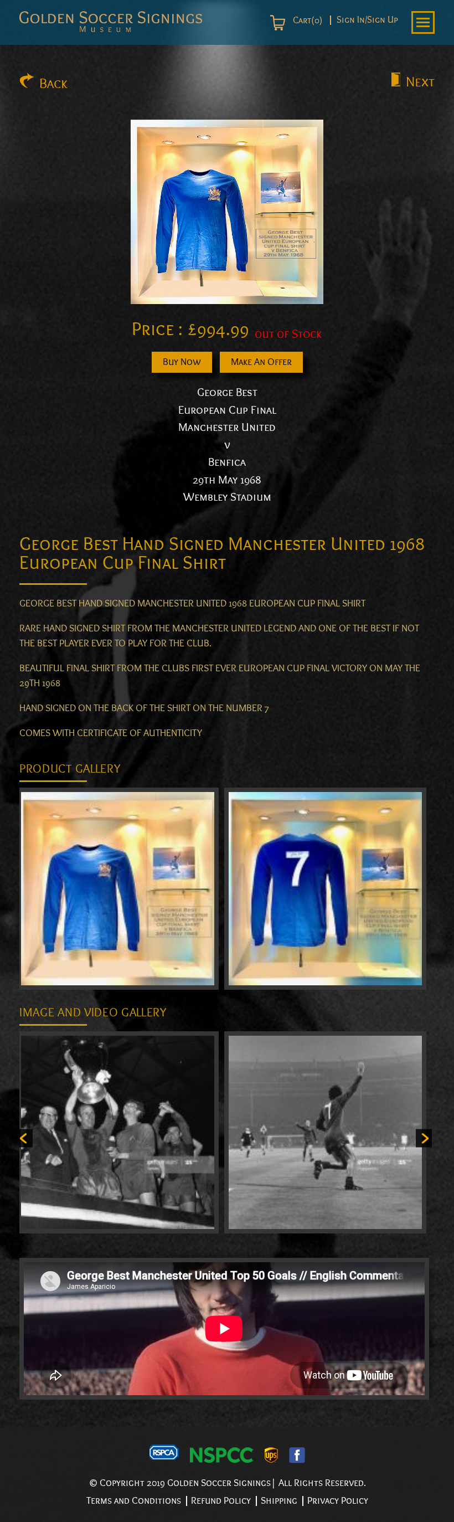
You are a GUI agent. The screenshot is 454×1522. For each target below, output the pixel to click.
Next (420, 82)
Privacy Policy (337, 1500)
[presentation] (25, 1138)
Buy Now (182, 362)
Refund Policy (221, 1500)
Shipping (279, 1500)
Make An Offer (261, 362)
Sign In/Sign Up (367, 20)
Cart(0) (306, 20)
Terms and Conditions (133, 1500)
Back (53, 83)
